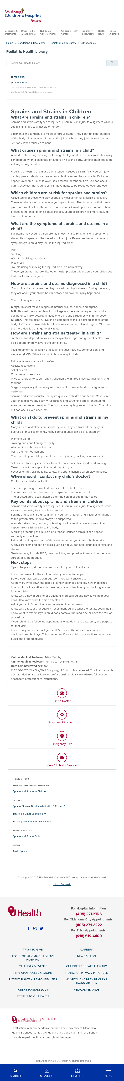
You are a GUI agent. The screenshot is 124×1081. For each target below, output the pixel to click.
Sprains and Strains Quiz (26, 836)
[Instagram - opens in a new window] (35, 928)
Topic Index (19, 77)
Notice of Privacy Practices (86, 973)
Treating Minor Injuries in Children (32, 821)
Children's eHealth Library (86, 966)
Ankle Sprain (20, 851)
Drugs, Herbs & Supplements (28, 32)
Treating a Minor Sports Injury (29, 813)
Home (9, 43)
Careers (86, 949)
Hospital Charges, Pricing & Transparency (87, 981)
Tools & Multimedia (113, 32)
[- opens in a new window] (34, 1019)
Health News (101, 32)
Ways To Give (33, 949)
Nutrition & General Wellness (49, 32)
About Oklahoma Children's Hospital (32, 958)
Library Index (20, 83)
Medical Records (86, 989)
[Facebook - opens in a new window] (29, 928)
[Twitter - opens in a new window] (41, 928)
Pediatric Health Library (63, 43)
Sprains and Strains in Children (30, 791)
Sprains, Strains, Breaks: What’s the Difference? (39, 806)
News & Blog (86, 956)
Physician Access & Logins (32, 973)
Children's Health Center (69, 32)
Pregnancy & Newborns (88, 32)
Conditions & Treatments (11, 32)
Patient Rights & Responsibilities (33, 979)
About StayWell (62, 884)
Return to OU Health (33, 996)
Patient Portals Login (32, 989)
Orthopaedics (88, 43)
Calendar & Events (33, 966)
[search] (56, 63)
